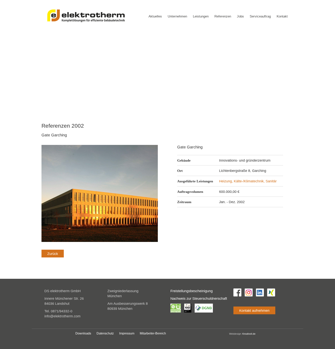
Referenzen (222, 16)
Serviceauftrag (260, 16)
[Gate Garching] (99, 193)
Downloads (83, 333)
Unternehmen (177, 16)
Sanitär (271, 181)
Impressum (262, 2)
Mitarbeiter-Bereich (153, 333)
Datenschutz (281, 2)
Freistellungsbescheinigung (191, 291)
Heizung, (226, 181)
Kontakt (282, 16)
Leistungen (201, 16)
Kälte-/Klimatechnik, (250, 181)
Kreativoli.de (249, 334)
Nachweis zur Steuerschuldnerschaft (198, 299)
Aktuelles (155, 16)
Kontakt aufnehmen (254, 311)
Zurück (52, 254)
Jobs (240, 16)
